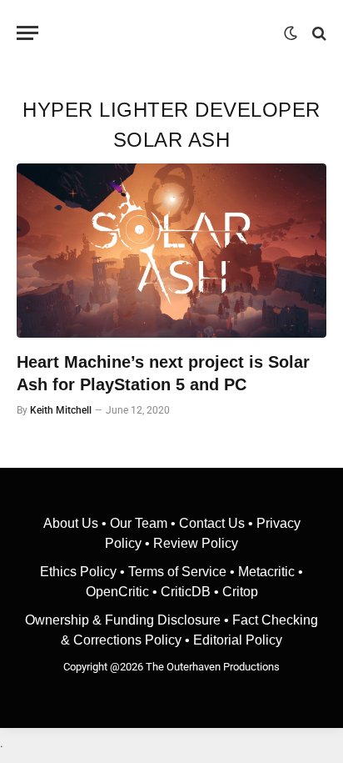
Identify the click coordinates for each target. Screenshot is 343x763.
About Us (72, 523)
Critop (240, 592)
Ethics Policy (80, 572)
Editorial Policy (237, 640)
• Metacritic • (264, 572)
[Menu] (27, 33)
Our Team (138, 523)
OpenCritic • (123, 592)
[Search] (317, 33)
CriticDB (186, 592)
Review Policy (195, 543)
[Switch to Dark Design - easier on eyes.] (290, 33)
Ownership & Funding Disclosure (124, 620)
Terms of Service (177, 572)
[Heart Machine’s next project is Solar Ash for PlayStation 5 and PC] (171, 250)
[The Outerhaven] (165, 33)
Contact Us (212, 523)
